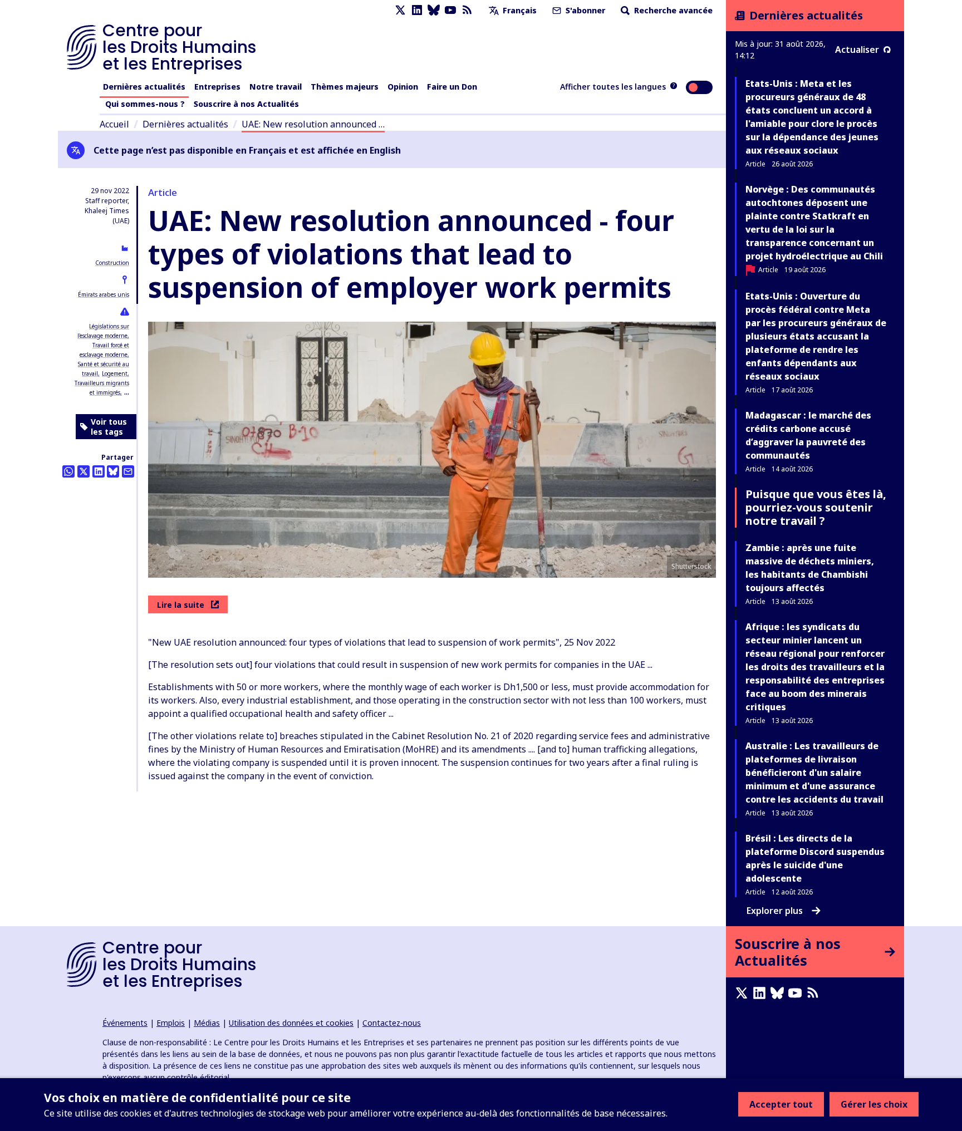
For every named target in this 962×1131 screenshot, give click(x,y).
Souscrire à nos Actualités (246, 104)
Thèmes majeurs (345, 86)
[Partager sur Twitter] (83, 471)
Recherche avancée (672, 10)
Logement (114, 373)
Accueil (114, 124)
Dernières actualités (144, 86)
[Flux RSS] (467, 10)
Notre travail (275, 86)
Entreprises (217, 86)
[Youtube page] (450, 10)
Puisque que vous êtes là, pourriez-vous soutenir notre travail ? (815, 507)
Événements (125, 1022)
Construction (112, 263)
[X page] (400, 10)
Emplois (170, 1022)
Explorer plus (775, 910)
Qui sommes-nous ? (145, 104)
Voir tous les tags (109, 426)
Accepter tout (781, 1104)
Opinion (402, 86)
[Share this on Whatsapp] (68, 471)
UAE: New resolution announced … (313, 124)
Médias (207, 1022)
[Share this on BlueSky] (113, 471)
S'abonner (584, 10)
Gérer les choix (874, 1104)
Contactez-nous (391, 1022)
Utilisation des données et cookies (291, 1022)
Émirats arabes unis (103, 294)
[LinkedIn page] (417, 10)
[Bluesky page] (433, 10)
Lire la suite (180, 604)
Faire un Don (452, 86)
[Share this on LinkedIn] (98, 471)
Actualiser (857, 49)
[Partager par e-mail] (128, 471)
